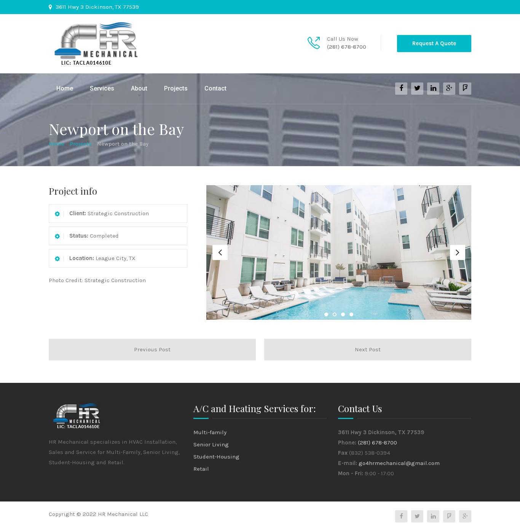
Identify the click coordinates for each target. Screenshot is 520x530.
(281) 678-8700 (346, 46)
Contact (215, 88)
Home (64, 88)
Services (102, 88)
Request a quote (434, 43)
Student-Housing (216, 456)
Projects (176, 88)
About (139, 88)
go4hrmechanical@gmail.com (399, 463)
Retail (201, 468)
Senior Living (211, 444)
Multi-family (210, 432)
